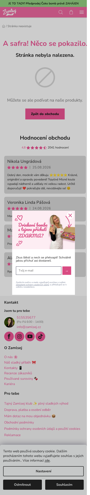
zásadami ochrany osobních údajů (32, 284)
